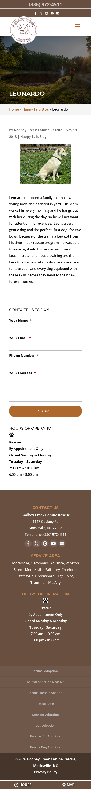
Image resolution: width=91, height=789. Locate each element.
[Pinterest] (46, 13)
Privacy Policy (45, 772)
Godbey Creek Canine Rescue (38, 130)
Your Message (22, 373)
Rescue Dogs (45, 704)
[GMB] (57, 13)
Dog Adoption (46, 725)
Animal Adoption (45, 671)
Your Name (20, 320)
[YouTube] (52, 13)
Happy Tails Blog (33, 136)
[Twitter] (41, 13)
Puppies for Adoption (45, 736)
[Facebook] (35, 13)
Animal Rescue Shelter (45, 693)
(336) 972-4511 (45, 4)
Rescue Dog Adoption (45, 747)
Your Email (20, 338)
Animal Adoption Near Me (45, 682)
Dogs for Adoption (45, 715)
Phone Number (23, 355)
